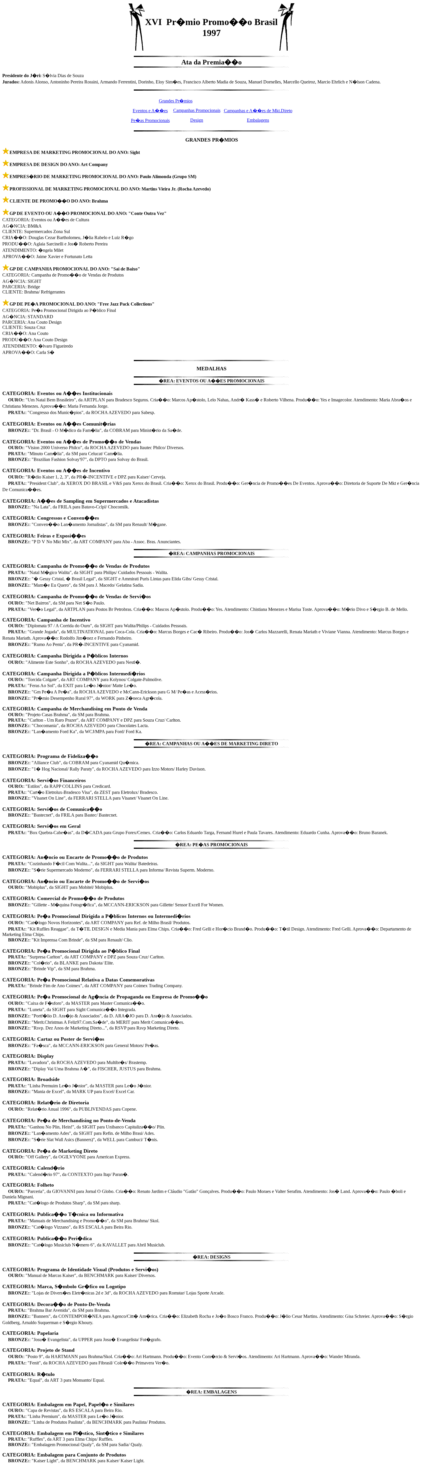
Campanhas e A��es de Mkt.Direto (258, 110)
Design (196, 120)
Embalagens (258, 120)
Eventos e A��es (150, 110)
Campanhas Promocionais (196, 110)
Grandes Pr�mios (176, 100)
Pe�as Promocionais (150, 120)
